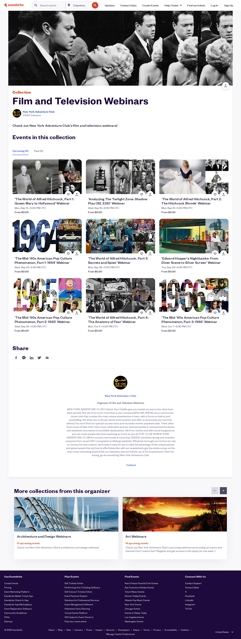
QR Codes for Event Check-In (79, 617)
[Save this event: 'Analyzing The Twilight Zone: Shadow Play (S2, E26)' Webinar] (141, 194)
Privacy (157, 629)
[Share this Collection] (225, 85)
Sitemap (8, 621)
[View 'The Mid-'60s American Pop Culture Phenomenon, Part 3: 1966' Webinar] (193, 295)
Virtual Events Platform (76, 612)
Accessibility (170, 629)
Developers (123, 629)
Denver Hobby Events (135, 596)
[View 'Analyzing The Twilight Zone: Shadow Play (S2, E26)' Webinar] (120, 176)
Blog (60, 629)
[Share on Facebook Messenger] (23, 357)
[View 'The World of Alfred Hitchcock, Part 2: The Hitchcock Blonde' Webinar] (193, 176)
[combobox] (81, 5)
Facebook (190, 596)
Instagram (190, 604)
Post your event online (75, 621)
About (51, 629)
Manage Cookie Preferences (120, 634)
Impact (99, 629)
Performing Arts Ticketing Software (82, 587)
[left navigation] (214, 490)
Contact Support (193, 583)
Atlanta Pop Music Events (137, 600)
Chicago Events (132, 608)
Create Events (11, 583)
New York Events (133, 604)
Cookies (185, 629)
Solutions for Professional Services (82, 600)
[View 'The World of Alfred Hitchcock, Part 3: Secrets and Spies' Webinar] (120, 236)
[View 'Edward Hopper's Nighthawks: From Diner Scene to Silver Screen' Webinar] (193, 236)
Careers (78, 629)
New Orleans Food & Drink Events (141, 583)
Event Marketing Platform (16, 591)
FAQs (7, 617)
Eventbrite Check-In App (16, 600)
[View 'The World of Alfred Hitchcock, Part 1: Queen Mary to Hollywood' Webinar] (47, 176)
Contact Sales (192, 587)
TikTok (188, 608)
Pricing (7, 587)
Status (136, 629)
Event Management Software (79, 604)
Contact (131, 465)
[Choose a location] (69, 5)
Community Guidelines (15, 612)
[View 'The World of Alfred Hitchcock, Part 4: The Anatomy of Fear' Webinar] (120, 295)
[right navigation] (223, 490)
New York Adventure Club (39, 111)
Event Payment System (76, 596)
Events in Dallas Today (136, 612)
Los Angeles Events (134, 617)
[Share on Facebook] (16, 357)
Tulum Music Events (134, 591)
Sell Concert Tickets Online (78, 591)
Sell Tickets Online (74, 583)
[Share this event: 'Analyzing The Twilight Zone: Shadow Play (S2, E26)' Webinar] (150, 194)
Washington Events (134, 621)
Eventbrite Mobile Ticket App (18, 596)
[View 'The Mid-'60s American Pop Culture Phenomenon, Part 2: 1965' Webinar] (47, 295)
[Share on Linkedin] (31, 357)
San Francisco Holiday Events (139, 587)
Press (89, 629)
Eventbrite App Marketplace (18, 604)
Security (110, 629)
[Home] (14, 5)
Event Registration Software (18, 608)
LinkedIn (189, 600)
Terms (146, 629)
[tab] (22, 151)
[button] (173, 5)
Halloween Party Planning (77, 608)
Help (68, 629)
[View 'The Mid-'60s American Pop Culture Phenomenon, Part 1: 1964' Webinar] (47, 236)
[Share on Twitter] (39, 357)
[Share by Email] (47, 357)
